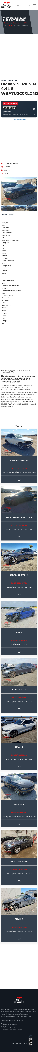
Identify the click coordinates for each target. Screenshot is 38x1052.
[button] (35, 178)
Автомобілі (16, 23)
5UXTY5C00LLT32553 (19, 468)
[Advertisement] (19, 55)
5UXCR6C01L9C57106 (19, 870)
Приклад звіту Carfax (19, 119)
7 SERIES (9, 25)
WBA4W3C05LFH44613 (19, 812)
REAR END (7, 167)
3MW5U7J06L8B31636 (19, 755)
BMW (25, 23)
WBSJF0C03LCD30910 (19, 698)
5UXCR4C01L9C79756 (19, 583)
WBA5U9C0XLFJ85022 (19, 640)
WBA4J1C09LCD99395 (19, 525)
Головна (6, 23)
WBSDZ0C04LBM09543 (19, 927)
